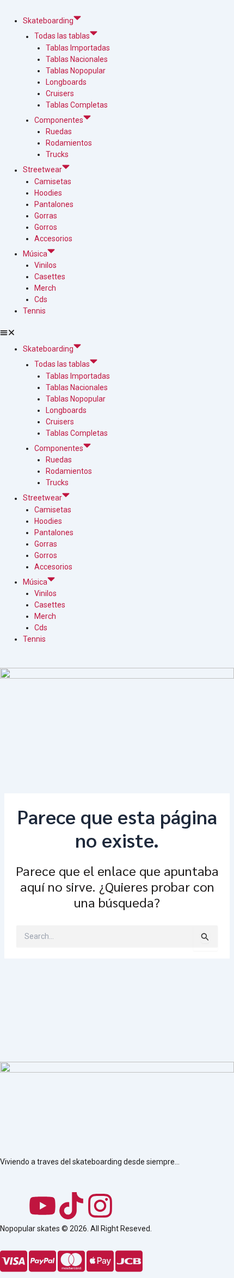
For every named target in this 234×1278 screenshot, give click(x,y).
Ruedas (59, 131)
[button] (117, 334)
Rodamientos (69, 143)
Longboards (66, 82)
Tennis (34, 310)
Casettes (49, 276)
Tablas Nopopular (76, 70)
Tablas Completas (77, 105)
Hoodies (48, 193)
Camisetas (52, 181)
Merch (45, 288)
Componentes (58, 120)
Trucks (57, 154)
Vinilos (45, 265)
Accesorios (53, 238)
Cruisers (60, 93)
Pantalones (53, 204)
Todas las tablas (62, 36)
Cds (40, 299)
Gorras (45, 215)
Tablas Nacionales (77, 59)
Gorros (45, 227)
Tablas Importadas (78, 47)
